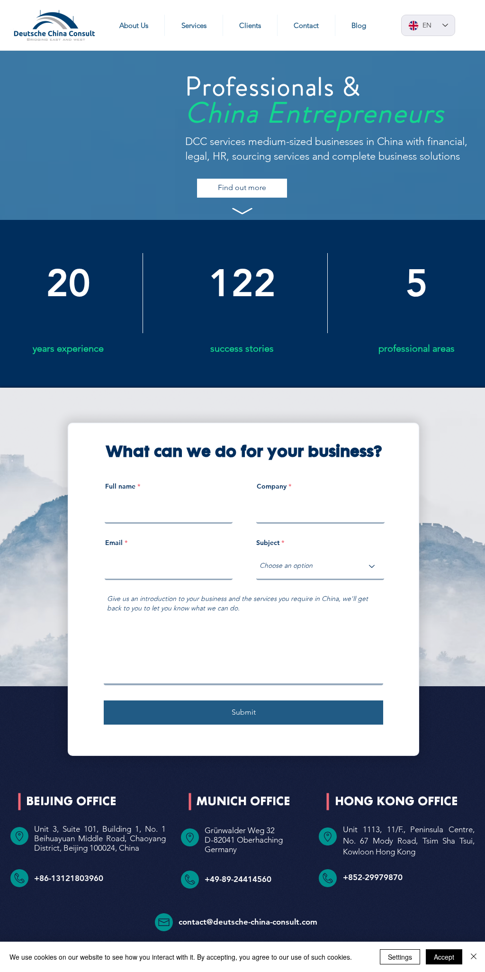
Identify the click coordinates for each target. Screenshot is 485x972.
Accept (444, 957)
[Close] (473, 956)
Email (114, 542)
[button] (193, 25)
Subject (267, 542)
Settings (400, 957)
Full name (120, 486)
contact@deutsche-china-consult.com (248, 922)
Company (272, 486)
